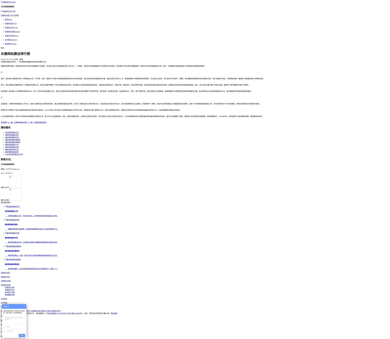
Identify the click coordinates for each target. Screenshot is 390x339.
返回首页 (4, 122)
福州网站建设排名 (12, 135)
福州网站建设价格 (12, 147)
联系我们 (10, 44)
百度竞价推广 (11, 23)
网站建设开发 (10, 295)
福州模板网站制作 (12, 152)
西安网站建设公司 (12, 132)
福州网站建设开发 (12, 137)
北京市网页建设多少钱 (14, 154)
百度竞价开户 (11, 27)
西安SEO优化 (46, 311)
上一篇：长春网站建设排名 (17, 122)
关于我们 (11, 40)
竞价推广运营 (10, 292)
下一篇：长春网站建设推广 (37, 122)
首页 (8, 19)
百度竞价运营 (12, 32)
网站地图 (114, 313)
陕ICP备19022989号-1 (75, 313)
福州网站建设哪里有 (12, 140)
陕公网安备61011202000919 (57, 313)
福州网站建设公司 (12, 145)
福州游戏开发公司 (12, 149)
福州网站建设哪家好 (12, 142)
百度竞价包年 (11, 36)
